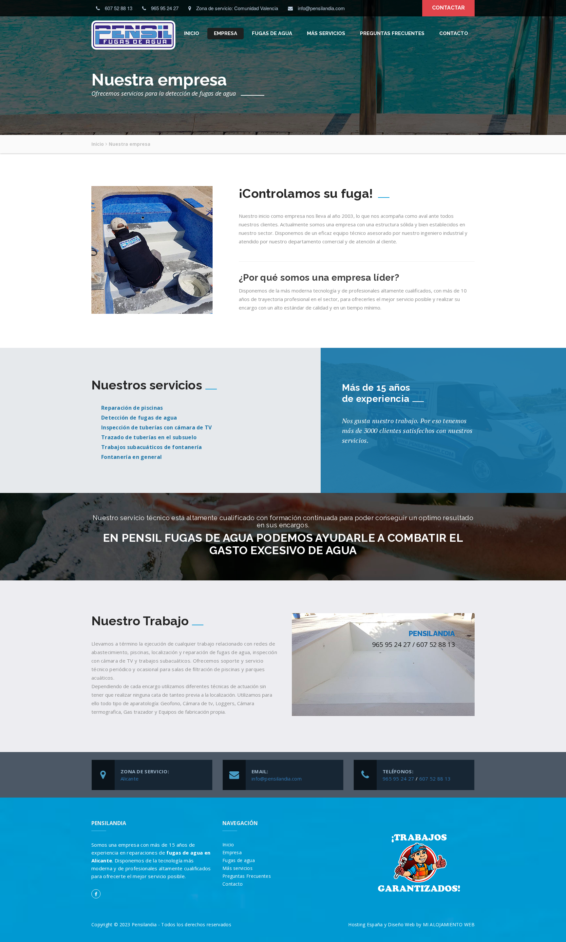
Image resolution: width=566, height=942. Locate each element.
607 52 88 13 (435, 778)
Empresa (225, 33)
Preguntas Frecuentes (392, 33)
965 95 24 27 (398, 778)
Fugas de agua (272, 33)
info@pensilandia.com (277, 778)
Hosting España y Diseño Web (381, 924)
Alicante (130, 778)
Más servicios (326, 33)
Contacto (453, 33)
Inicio (191, 33)
